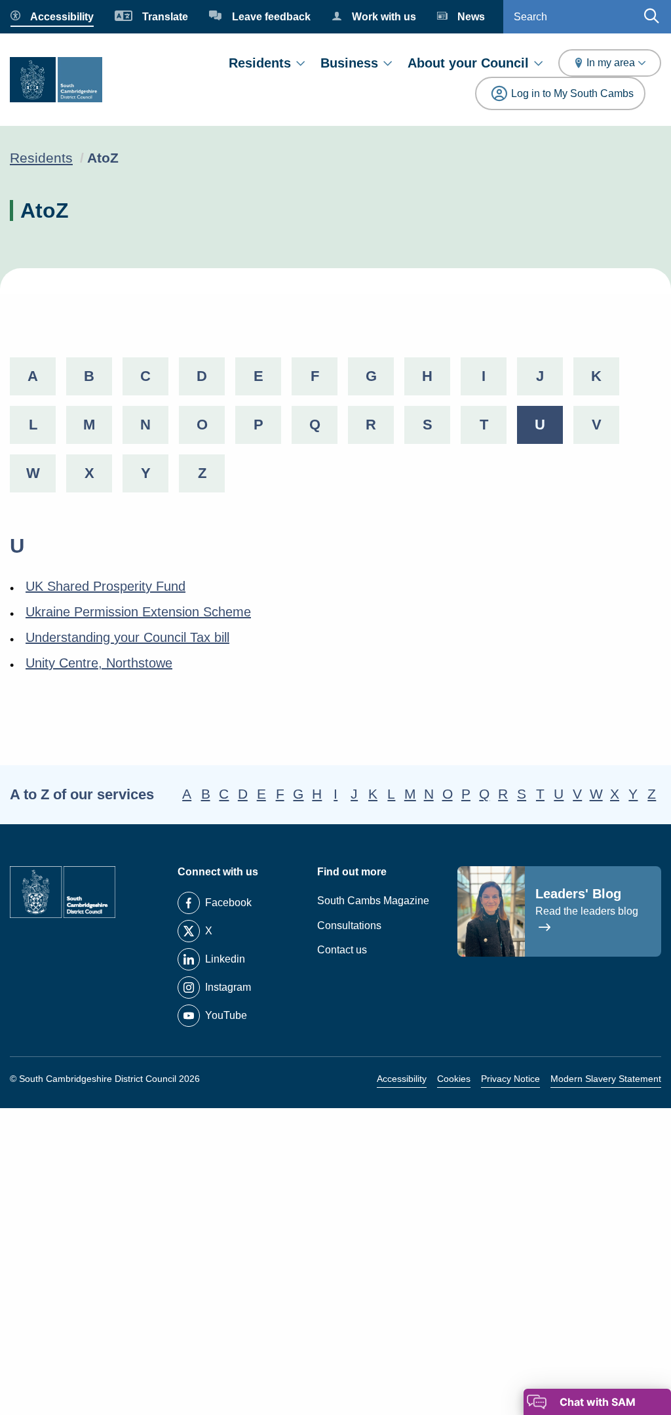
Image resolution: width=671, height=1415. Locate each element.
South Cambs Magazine (373, 900)
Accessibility (402, 1078)
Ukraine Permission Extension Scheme (138, 612)
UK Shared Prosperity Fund (105, 586)
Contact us (342, 949)
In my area (610, 62)
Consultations (349, 925)
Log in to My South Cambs (572, 93)
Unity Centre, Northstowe (99, 663)
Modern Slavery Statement (605, 1078)
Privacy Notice (510, 1078)
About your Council (468, 63)
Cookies (453, 1078)
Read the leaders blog (586, 911)
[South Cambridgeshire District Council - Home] (56, 79)
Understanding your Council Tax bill (127, 637)
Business (349, 63)
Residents (260, 63)
